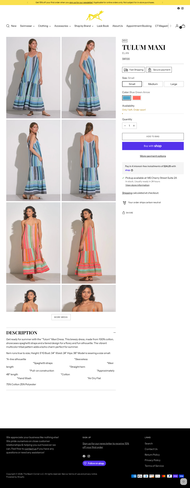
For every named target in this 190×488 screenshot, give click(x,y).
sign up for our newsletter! (81, 2)
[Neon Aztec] (136, 98)
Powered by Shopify (15, 477)
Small (132, 84)
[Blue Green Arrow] (126, 98)
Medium (153, 84)
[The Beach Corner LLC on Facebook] (178, 8)
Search (149, 443)
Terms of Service (154, 465)
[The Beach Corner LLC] (95, 15)
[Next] (162, 2)
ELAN (125, 53)
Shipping (127, 193)
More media (61, 317)
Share (129, 213)
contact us (31, 448)
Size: (128, 78)
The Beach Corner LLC (33, 474)
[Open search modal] (8, 26)
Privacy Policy (152, 460)
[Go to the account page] (176, 26)
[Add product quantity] (125, 126)
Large (174, 84)
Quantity (127, 119)
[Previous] (27, 2)
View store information (137, 185)
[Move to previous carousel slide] (174, 418)
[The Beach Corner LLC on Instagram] (182, 8)
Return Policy (152, 454)
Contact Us (151, 449)
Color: (136, 92)
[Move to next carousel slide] (181, 418)
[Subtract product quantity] (134, 126)
